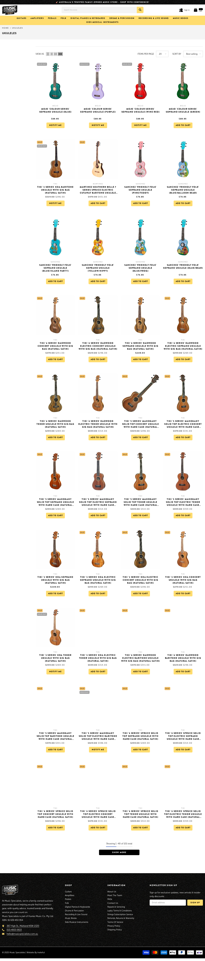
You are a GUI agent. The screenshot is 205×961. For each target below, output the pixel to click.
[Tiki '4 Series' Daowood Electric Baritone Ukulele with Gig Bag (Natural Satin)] (140, 627)
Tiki (55, 184)
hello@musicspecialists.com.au (22, 933)
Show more (119, 852)
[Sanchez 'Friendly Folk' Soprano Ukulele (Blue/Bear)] (183, 237)
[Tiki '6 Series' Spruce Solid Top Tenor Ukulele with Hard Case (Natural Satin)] (140, 784)
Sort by (176, 54)
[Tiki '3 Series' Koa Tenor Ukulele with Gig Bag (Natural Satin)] (55, 627)
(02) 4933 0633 (14, 930)
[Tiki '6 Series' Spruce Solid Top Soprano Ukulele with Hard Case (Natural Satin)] (140, 705)
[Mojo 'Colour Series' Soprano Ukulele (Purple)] (98, 81)
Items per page (146, 54)
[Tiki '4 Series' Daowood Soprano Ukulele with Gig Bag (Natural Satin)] (140, 315)
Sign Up (195, 902)
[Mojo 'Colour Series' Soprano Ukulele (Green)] (183, 81)
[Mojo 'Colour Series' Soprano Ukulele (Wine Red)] (140, 81)
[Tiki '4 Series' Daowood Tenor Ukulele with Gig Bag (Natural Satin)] (55, 393)
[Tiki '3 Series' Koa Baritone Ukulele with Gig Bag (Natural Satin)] (55, 159)
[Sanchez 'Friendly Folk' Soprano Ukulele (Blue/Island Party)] (55, 237)
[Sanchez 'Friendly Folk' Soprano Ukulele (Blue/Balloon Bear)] (183, 159)
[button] (48, 54)
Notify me (55, 125)
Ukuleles (17, 28)
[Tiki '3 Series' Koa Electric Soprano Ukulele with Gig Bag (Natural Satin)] (98, 549)
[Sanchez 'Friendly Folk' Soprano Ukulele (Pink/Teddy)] (140, 159)
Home (5, 28)
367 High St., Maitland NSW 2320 (23, 926)
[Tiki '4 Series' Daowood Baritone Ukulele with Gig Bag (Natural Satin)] (183, 627)
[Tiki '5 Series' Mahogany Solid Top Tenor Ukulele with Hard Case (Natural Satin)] (140, 471)
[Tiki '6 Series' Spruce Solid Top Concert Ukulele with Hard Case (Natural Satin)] (55, 784)
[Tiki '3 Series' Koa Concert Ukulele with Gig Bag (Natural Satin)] (183, 549)
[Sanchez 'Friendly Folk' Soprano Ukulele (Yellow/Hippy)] (98, 237)
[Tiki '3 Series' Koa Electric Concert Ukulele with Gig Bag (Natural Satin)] (140, 549)
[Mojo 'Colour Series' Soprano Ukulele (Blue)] (55, 81)
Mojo (55, 105)
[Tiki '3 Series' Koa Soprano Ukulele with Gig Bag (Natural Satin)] (55, 549)
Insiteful (41, 952)
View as (40, 54)
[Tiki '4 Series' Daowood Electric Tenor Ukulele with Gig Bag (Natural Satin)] (98, 393)
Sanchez (140, 184)
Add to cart (183, 125)
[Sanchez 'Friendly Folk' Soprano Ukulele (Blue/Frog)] (140, 237)
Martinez (98, 184)
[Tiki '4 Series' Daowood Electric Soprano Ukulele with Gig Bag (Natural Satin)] (183, 315)
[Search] (102, 10)
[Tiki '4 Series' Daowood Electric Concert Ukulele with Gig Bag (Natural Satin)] (98, 315)
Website (30, 952)
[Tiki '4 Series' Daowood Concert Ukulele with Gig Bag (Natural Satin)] (55, 315)
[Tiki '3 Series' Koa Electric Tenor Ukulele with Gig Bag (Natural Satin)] (98, 627)
